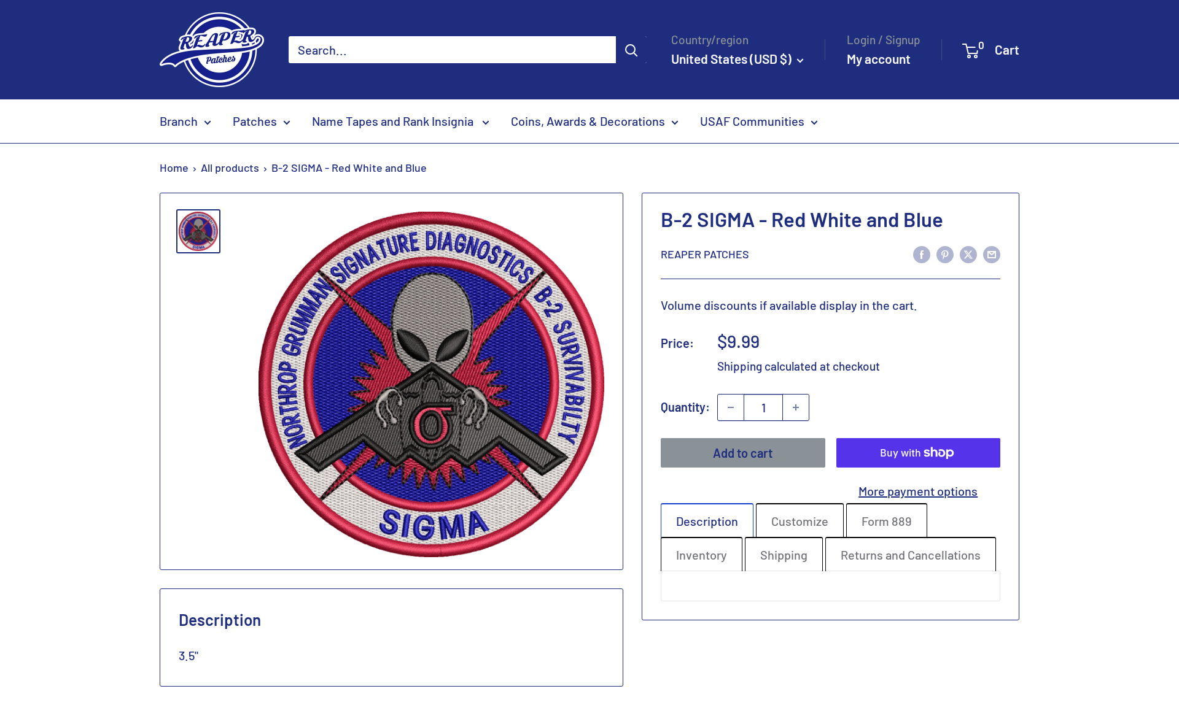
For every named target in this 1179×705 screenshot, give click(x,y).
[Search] (631, 49)
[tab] (707, 520)
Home (174, 167)
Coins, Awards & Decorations (588, 121)
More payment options (918, 490)
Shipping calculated (767, 366)
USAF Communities (752, 121)
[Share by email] (991, 253)
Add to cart (742, 452)
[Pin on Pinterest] (945, 253)
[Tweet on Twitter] (968, 253)
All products (230, 167)
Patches (255, 121)
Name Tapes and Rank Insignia (394, 121)
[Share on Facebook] (921, 253)
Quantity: (685, 406)
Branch (179, 121)
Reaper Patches (705, 254)
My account (879, 58)
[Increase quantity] (796, 407)
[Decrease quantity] (731, 407)
